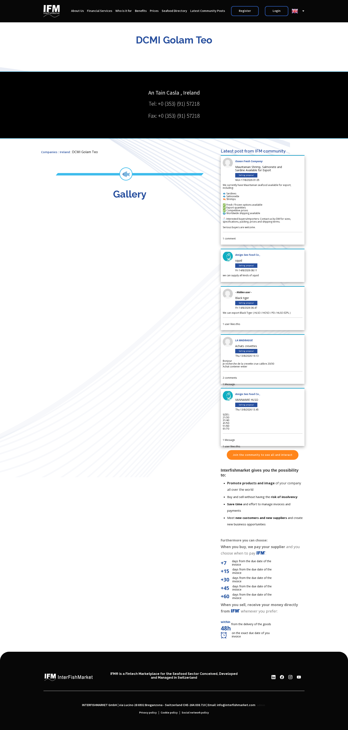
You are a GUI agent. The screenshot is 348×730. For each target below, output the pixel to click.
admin (261, 705)
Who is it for (123, 11)
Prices (154, 11)
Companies (49, 152)
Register (245, 11)
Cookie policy (169, 713)
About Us (77, 11)
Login (277, 11)
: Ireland (64, 152)
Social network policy (195, 713)
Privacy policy (148, 713)
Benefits (141, 11)
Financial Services (99, 11)
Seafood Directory (174, 11)
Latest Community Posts (207, 11)
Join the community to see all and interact (262, 455)
